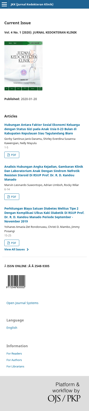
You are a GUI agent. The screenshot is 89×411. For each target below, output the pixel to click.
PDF (13, 155)
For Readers (14, 353)
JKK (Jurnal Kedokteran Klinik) (32, 4)
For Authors (14, 360)
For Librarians (15, 366)
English (11, 328)
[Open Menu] (4, 4)
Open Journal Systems (22, 303)
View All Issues (14, 249)
